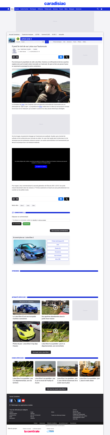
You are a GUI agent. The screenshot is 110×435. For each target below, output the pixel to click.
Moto (66, 9)
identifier (35, 220)
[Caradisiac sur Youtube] (23, 401)
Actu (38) (57, 259)
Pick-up (32, 416)
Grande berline (13, 415)
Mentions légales (77, 412)
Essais (17, 9)
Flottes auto (48, 9)
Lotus (22, 104)
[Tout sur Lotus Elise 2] (12, 42)
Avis (43, 41)
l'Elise (40, 106)
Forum (61, 9)
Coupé (31, 412)
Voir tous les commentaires (59, 230)
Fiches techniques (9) (58, 241)
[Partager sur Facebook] (61, 56)
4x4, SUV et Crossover (35, 415)
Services (55, 9)
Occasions (58, 252)
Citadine (11, 412)
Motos (52, 412)
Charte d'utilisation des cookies (80, 416)
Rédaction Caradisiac (52, 423)
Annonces (78, 9)
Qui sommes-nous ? (63, 423)
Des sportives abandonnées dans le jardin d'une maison (53, 318)
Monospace (12, 418)
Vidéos (84, 41)
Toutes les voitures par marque (58, 415)
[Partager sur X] (67, 56)
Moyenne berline (13, 413)
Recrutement (73, 423)
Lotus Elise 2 (26, 38)
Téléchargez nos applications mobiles (22, 405)
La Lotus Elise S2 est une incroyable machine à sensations (24, 318)
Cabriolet (32, 413)
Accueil (18, 41)
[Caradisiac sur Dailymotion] (19, 401)
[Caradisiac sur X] (15, 401)
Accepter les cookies (41, 166)
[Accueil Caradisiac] (8, 9)
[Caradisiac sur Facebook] (11, 401)
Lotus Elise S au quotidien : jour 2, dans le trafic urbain (89, 379)
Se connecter (16, 223)
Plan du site (75, 411)
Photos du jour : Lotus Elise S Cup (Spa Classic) (25, 345)
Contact (35, 423)
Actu (12, 9)
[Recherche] (98, 9)
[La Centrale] (31, 432)
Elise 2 (22, 205)
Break (11, 416)
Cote (64, 41)
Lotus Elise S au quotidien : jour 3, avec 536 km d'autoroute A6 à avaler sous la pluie (67, 381)
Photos (79, 41)
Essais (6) (58, 248)
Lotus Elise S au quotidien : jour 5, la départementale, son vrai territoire (53, 345)
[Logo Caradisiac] (55, 6)
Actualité (61, 34)
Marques (71, 9)
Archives (75, 409)
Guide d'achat (24, 9)
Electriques (33, 9)
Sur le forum (57, 255)
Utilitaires (40, 9)
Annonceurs (42, 423)
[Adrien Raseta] (14, 53)
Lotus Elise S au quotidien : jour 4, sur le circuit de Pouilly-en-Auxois (45, 381)
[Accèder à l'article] (26, 307)
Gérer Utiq (75, 419)
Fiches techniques (57, 41)
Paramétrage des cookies (79, 417)
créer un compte (42, 220)
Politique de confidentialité (79, 414)
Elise (33, 205)
